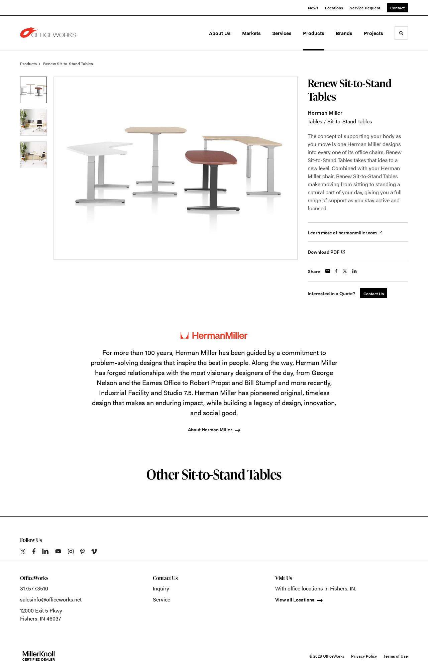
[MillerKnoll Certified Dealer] (38, 656)
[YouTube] (58, 551)
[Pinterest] (82, 551)
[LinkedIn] (45, 551)
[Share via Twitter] (344, 271)
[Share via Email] (327, 271)
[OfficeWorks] (49, 33)
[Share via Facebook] (336, 271)
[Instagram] (71, 551)
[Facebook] (33, 551)
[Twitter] (23, 551)
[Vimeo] (94, 551)
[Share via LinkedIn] (354, 271)
